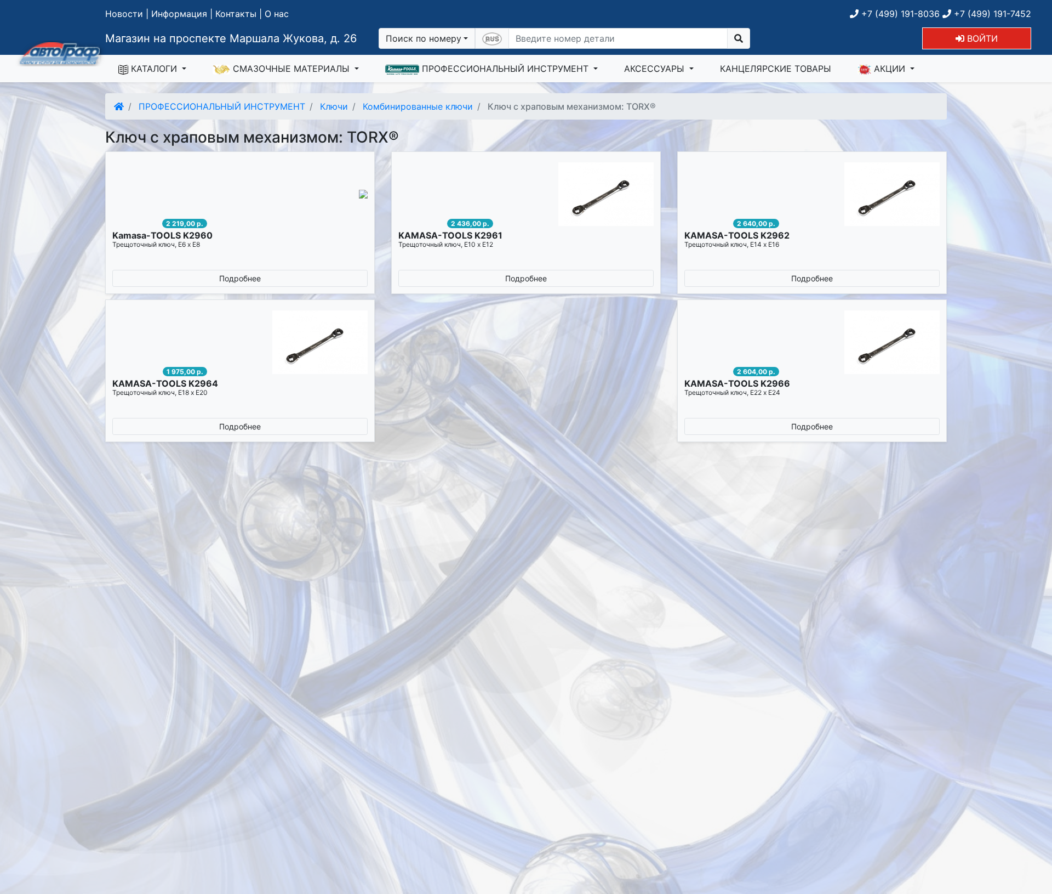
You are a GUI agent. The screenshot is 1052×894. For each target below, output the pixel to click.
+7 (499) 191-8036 (899, 13)
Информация (179, 13)
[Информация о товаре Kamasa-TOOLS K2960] (240, 194)
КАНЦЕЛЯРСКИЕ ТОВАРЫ (775, 68)
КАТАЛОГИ (154, 68)
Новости (124, 13)
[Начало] (119, 106)
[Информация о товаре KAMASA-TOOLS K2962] (812, 194)
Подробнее (240, 278)
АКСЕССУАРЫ (655, 68)
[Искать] (738, 38)
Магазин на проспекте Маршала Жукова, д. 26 (231, 38)
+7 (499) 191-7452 (991, 13)
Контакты (235, 13)
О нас (277, 13)
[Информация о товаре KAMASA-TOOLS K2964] (240, 342)
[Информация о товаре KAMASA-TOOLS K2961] (526, 194)
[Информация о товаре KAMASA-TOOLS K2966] (812, 342)
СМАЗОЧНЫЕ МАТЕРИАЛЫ (291, 68)
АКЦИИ (889, 68)
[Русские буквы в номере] (492, 38)
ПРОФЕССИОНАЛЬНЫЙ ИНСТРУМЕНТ (505, 68)
